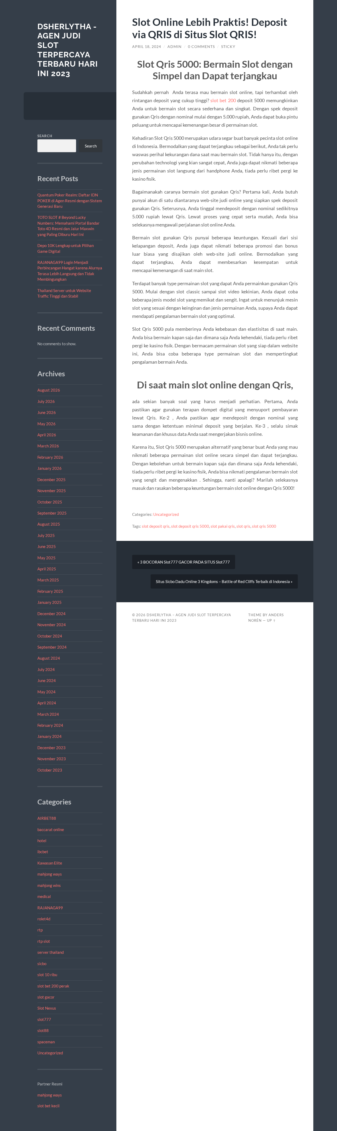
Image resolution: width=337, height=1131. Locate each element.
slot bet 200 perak (53, 986)
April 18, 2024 (146, 47)
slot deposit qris (156, 526)
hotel (41, 840)
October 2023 (49, 770)
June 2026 (46, 412)
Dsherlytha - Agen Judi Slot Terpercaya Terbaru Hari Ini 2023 (67, 50)
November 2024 (51, 624)
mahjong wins (49, 885)
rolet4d (43, 918)
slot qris (243, 526)
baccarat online (50, 829)
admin (174, 47)
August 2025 (48, 524)
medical (44, 896)
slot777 (44, 1019)
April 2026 (46, 434)
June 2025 (46, 546)
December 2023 (51, 747)
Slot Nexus (46, 1008)
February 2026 (50, 457)
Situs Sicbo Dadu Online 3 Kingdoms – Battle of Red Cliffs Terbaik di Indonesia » (224, 581)
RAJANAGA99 (50, 907)
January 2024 (49, 736)
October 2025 (49, 502)
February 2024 (50, 725)
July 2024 (46, 669)
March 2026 (48, 445)
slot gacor (45, 997)
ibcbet (42, 851)
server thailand (50, 952)
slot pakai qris (223, 526)
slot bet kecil (48, 1105)
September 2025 (52, 513)
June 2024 (46, 680)
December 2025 (51, 479)
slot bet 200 (223, 100)
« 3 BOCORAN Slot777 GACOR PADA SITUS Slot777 (183, 562)
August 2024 (48, 658)
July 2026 (46, 401)
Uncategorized (50, 1052)
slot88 (43, 1030)
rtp (40, 929)
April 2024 (46, 702)
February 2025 (50, 591)
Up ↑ (271, 620)
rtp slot (43, 941)
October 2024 (49, 636)
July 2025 (46, 535)
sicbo (41, 963)
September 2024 (52, 647)
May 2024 (46, 691)
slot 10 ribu (47, 974)
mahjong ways (49, 874)
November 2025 (51, 490)
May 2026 (46, 423)
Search (44, 136)
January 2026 (49, 468)
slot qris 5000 (264, 526)
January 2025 (49, 602)
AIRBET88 (46, 818)
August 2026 (48, 390)
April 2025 (46, 568)
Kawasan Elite (49, 863)
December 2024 (51, 613)
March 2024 (48, 714)
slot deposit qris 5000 (190, 526)
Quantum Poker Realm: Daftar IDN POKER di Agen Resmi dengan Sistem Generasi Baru (69, 200)
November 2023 (51, 758)
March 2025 (48, 579)
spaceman (46, 1041)
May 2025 (46, 557)
